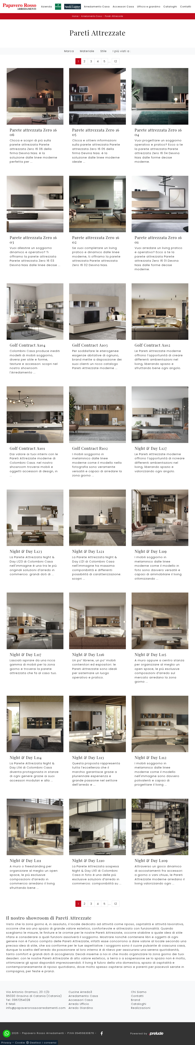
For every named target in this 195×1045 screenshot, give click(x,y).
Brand (135, 1000)
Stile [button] (103, 51)
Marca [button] (69, 51)
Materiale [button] (87, 51)
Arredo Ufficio (79, 1004)
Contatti (185, 6)
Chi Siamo (139, 992)
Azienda (46, 6)
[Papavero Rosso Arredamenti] (19, 6)
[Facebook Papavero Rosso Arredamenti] (101, 1033)
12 (115, 61)
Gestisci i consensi (43, 1042)
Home (75, 16)
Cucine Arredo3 (80, 992)
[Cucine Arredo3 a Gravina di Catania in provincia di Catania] (58, 6)
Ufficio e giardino (148, 6)
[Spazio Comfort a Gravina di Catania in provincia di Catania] (72, 6)
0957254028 (21, 1000)
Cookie (20, 1042)
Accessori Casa (123, 6)
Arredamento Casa (97, 6)
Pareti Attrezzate (114, 16)
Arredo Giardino (81, 1008)
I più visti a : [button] (122, 51)
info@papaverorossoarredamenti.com (36, 1008)
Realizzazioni (140, 1008)
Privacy (6, 1042)
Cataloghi (170, 6)
